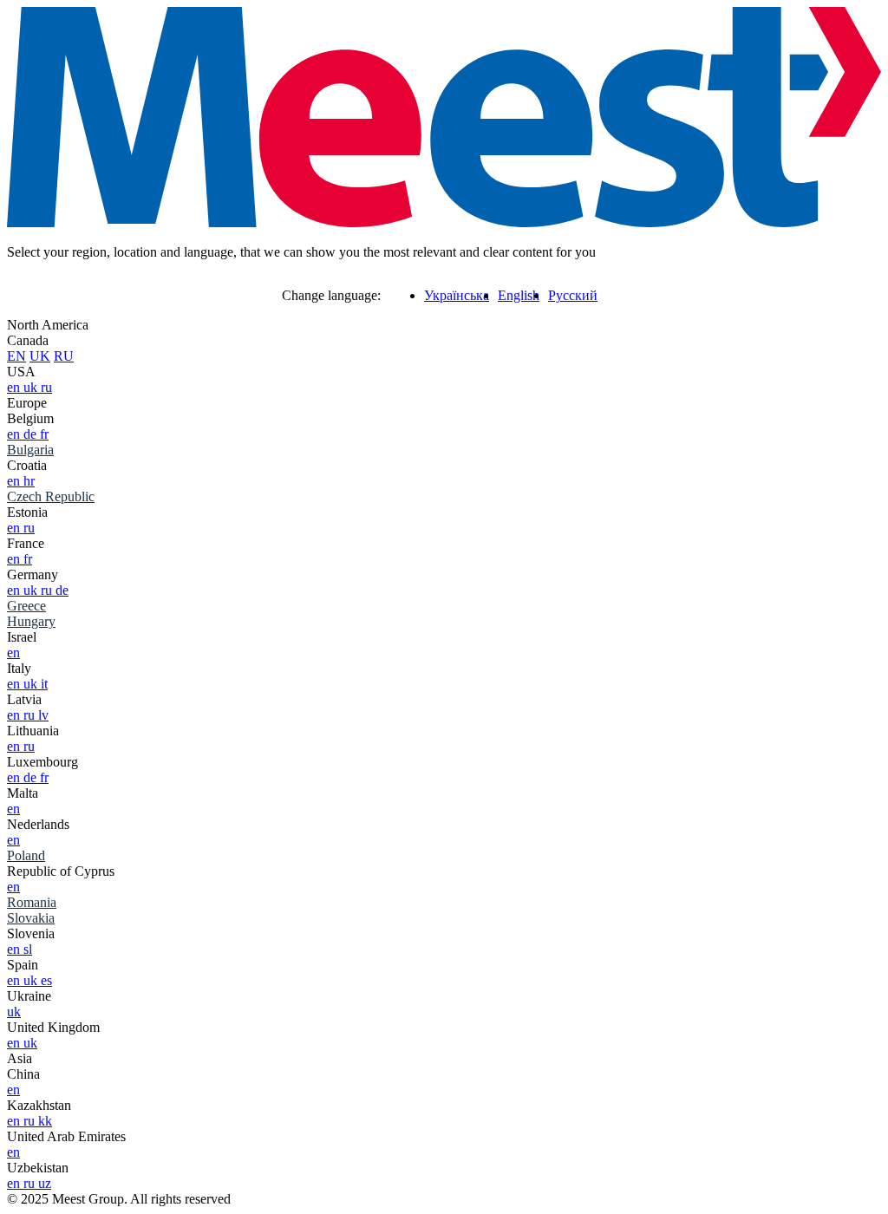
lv (43, 715)
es (46, 980)
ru (46, 387)
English (518, 295)
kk (45, 1120)
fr (44, 434)
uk (32, 387)
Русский (572, 295)
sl (27, 949)
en (15, 387)
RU (64, 356)
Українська (456, 295)
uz (44, 1183)
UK (39, 356)
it (44, 683)
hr (29, 480)
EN (16, 356)
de (31, 434)
